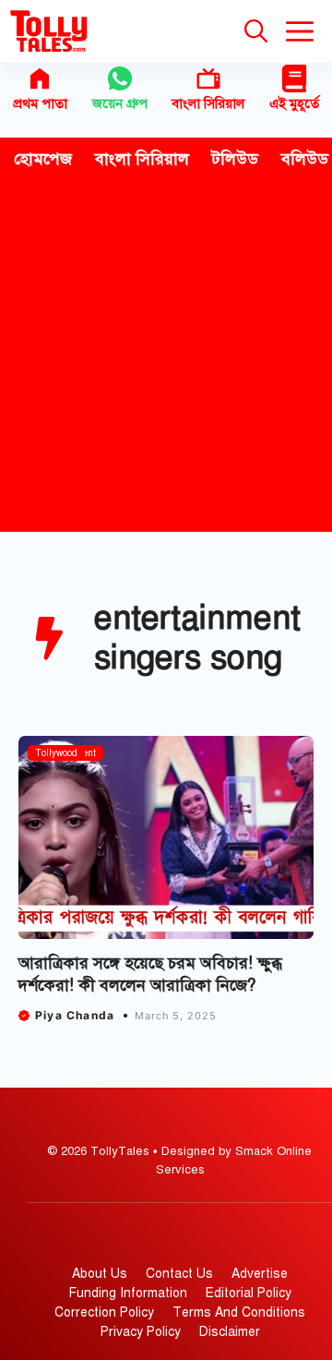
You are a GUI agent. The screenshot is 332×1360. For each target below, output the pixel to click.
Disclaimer (229, 1332)
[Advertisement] (166, 356)
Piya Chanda (74, 1015)
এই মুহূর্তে (294, 103)
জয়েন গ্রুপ (120, 103)
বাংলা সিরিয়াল (208, 103)
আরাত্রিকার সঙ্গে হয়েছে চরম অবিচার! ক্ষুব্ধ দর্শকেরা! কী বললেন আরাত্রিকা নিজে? (150, 973)
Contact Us (179, 1274)
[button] (256, 31)
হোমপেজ (43, 159)
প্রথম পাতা (40, 103)
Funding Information (128, 1293)
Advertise (259, 1274)
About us (99, 1274)
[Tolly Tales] (49, 31)
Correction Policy (104, 1312)
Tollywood (56, 753)
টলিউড (235, 159)
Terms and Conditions (238, 1312)
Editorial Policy (248, 1293)
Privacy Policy (141, 1332)
